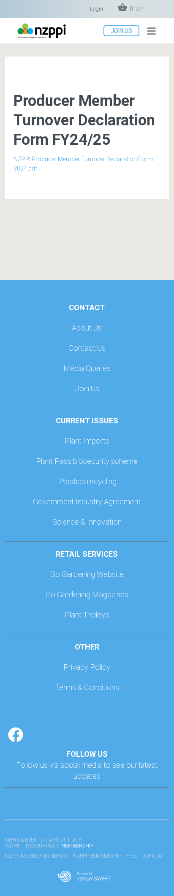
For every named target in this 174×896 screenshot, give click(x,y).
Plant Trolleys (87, 614)
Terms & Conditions (87, 687)
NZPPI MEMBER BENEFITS (36, 856)
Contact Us (87, 348)
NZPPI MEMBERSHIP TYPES (105, 856)
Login (96, 8)
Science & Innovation (87, 521)
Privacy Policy (86, 667)
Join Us (87, 388)
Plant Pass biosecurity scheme (87, 461)
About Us (87, 327)
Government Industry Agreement (87, 501)
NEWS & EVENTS (24, 840)
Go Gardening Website (87, 574)
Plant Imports (87, 440)
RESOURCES (40, 846)
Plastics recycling (88, 481)
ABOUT (57, 840)
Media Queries (87, 368)
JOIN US (121, 30)
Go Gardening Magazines (87, 594)
